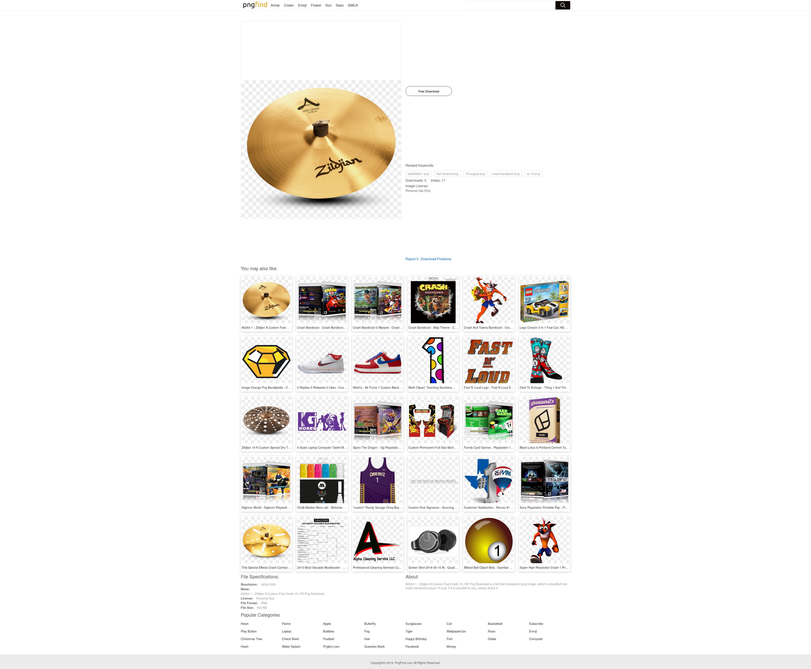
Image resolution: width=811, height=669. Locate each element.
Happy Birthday (416, 638)
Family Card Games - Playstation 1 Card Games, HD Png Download (509, 447)
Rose (491, 631)
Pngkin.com (331, 646)
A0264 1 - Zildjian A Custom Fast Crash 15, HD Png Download (283, 327)
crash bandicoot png (506, 174)
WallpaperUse (456, 631)
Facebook (412, 646)
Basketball (495, 623)
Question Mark (374, 646)
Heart (244, 623)
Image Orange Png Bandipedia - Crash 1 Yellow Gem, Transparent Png (289, 387)
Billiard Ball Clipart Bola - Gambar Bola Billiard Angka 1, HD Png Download (513, 567)
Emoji (302, 5)
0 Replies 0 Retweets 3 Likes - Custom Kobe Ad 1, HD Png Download (343, 387)
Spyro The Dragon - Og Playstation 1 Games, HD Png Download (396, 447)
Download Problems (436, 258)
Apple (327, 623)
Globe (492, 638)
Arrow (275, 5)
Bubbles (328, 631)
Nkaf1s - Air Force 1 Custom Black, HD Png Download (389, 387)
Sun (328, 5)
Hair (367, 638)
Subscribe (536, 623)
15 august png (475, 174)
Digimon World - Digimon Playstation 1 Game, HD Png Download (285, 507)
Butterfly (370, 623)
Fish (450, 638)
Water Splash (291, 646)
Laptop (286, 631)
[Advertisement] (321, 50)
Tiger (409, 631)
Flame (286, 623)
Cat (449, 623)
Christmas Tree (251, 638)
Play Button (249, 631)
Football (328, 638)
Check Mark (290, 638)
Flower (316, 5)
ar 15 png (533, 174)
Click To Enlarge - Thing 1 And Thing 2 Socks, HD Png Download (563, 387)
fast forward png (447, 174)
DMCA (353, 5)
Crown (289, 5)
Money (451, 646)
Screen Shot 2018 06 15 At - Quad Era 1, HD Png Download (448, 567)
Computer (536, 638)
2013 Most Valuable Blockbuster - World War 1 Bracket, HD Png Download (346, 567)
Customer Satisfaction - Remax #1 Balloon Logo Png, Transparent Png (511, 507)
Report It (412, 258)
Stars (340, 5)
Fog (367, 631)
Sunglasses (414, 623)
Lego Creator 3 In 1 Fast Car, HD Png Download (552, 327)
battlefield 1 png (418, 174)
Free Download (428, 91)
